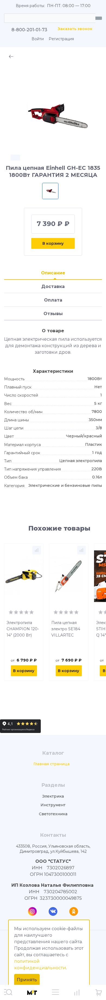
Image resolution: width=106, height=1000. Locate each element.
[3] (21, 612)
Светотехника (53, 814)
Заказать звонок (75, 29)
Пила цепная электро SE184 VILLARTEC (65, 629)
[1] (11, 612)
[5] (31, 612)
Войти (38, 39)
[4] (26, 612)
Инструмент (53, 805)
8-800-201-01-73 (29, 29)
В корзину (53, 243)
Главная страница (51, 764)
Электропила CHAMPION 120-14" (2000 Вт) (23, 629)
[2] (16, 612)
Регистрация (61, 39)
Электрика (53, 796)
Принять (27, 979)
